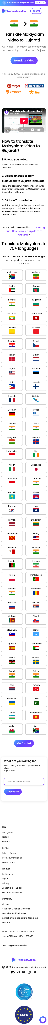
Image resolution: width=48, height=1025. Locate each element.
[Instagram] (29, 972)
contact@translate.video (14, 945)
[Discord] (13, 972)
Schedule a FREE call (12, 887)
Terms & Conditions (12, 857)
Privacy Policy (9, 853)
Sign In (5, 878)
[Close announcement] (45, 2)
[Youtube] (24, 972)
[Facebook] (18, 972)
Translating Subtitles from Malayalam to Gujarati (25, 231)
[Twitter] (35, 972)
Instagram (7, 832)
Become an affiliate (12, 892)
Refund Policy (8, 862)
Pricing (5, 883)
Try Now (39, 3)
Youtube (6, 841)
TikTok (5, 836)
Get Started (8, 874)
